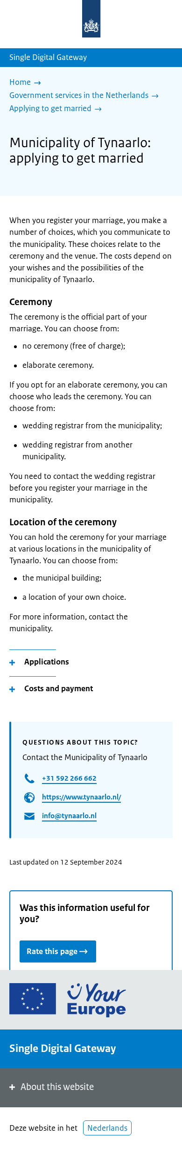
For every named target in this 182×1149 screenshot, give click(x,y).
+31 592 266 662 (69, 778)
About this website (57, 1087)
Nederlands (107, 1128)
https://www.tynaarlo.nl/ (81, 796)
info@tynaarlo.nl (69, 815)
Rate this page (52, 951)
